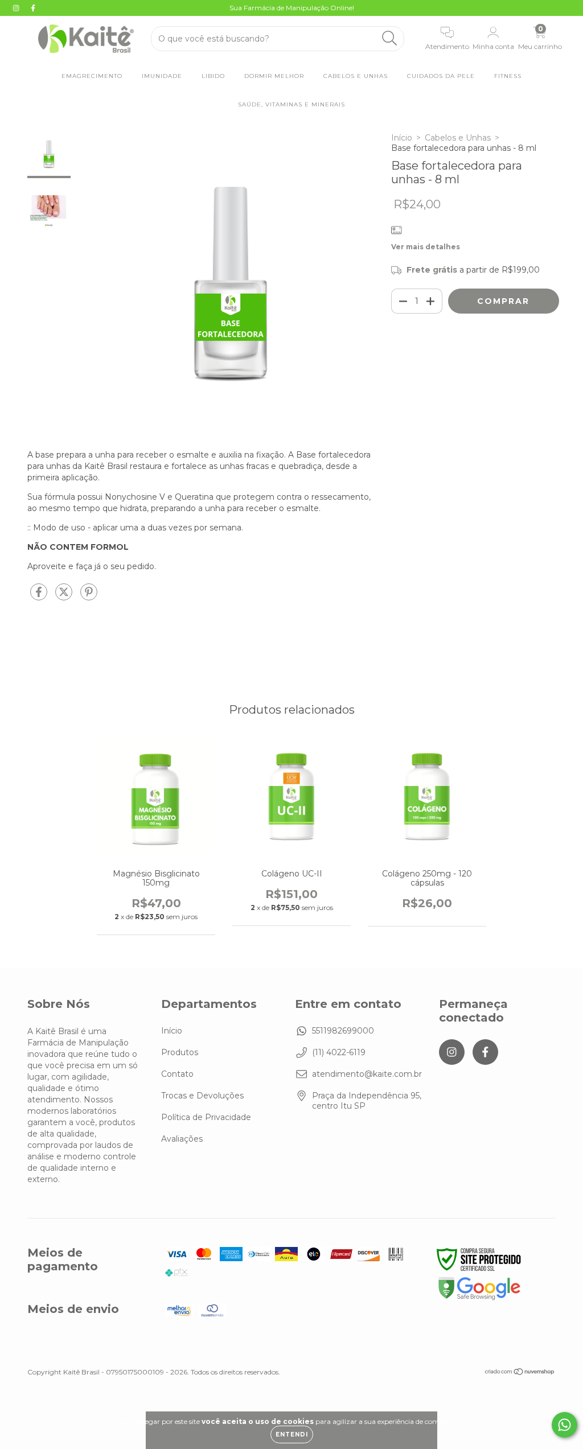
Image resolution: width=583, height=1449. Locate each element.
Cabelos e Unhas (355, 76)
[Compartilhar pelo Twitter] (65, 596)
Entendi (292, 1434)
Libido (213, 76)
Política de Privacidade (206, 1117)
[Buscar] (389, 38)
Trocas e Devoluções (202, 1095)
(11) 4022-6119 (339, 1052)
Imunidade (162, 76)
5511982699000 (343, 1031)
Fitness (508, 76)
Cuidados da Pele (441, 76)
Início (401, 138)
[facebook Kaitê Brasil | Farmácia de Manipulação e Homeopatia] (33, 8)
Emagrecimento (91, 76)
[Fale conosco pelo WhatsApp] (564, 1425)
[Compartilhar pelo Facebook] (40, 596)
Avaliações (182, 1139)
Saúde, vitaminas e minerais (291, 104)
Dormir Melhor (274, 76)
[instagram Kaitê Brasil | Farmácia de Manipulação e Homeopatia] (17, 8)
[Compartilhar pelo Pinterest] (88, 596)
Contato (177, 1074)
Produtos (179, 1052)
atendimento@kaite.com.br (367, 1074)
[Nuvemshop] (520, 1373)
